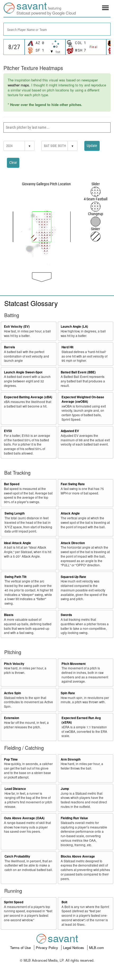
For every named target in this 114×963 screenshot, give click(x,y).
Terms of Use (21, 947)
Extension (11, 718)
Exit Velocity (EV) (17, 326)
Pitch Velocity (14, 663)
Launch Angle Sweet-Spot (23, 372)
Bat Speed (11, 484)
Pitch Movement (74, 663)
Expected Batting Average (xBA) (28, 397)
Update (92, 145)
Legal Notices (74, 947)
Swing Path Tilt (16, 577)
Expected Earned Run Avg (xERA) (81, 720)
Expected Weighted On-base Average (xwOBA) (83, 399)
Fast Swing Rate (73, 484)
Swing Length (15, 513)
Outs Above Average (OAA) (24, 818)
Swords (66, 615)
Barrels (9, 347)
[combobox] (57, 29)
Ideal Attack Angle (17, 543)
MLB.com (96, 947)
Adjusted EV (70, 431)
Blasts (9, 615)
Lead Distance (15, 788)
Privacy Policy (47, 947)
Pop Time (11, 759)
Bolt (64, 902)
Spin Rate (68, 693)
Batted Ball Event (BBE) (78, 372)
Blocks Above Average (78, 856)
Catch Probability (17, 856)
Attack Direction (73, 543)
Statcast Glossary (31, 303)
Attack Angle (70, 513)
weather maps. (19, 84)
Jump (65, 788)
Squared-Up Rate (73, 577)
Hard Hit (67, 347)
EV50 (8, 431)
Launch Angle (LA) (74, 326)
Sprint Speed (13, 902)
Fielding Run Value (74, 818)
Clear (13, 162)
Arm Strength (71, 759)
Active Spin (12, 693)
